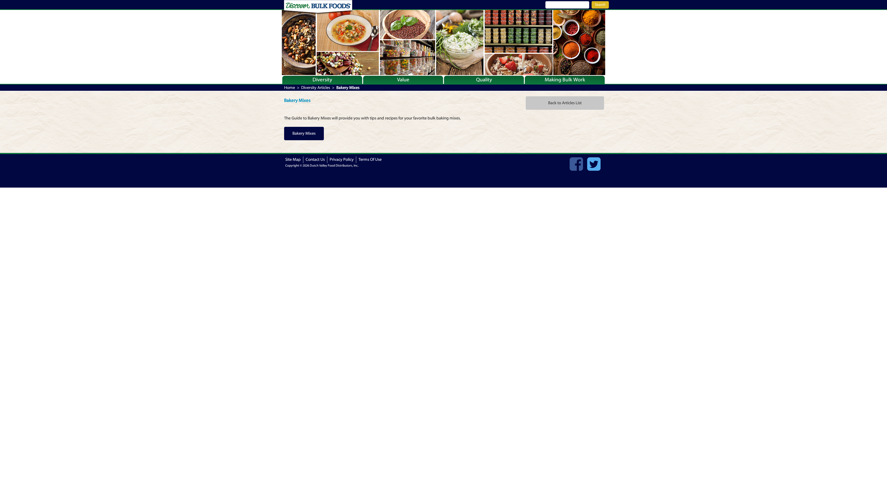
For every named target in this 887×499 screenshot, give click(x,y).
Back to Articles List (565, 102)
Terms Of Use (370, 159)
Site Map (293, 159)
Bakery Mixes (304, 133)
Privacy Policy (342, 159)
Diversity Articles (315, 87)
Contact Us (315, 159)
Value (403, 80)
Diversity (322, 80)
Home (289, 87)
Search (600, 5)
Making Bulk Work (565, 80)
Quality (484, 80)
